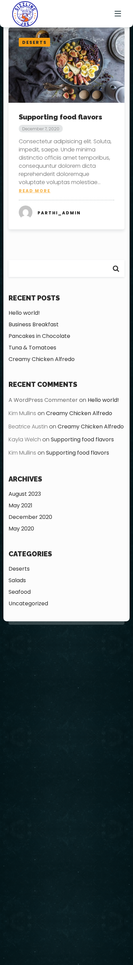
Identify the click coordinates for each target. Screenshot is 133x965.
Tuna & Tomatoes (32, 347)
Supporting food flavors (60, 117)
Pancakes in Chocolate (39, 336)
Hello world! (24, 313)
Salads (17, 580)
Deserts (19, 569)
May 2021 (20, 505)
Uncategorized (28, 603)
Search (116, 268)
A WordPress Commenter (43, 400)
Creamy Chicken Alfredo (42, 359)
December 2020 (30, 517)
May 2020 (21, 529)
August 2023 (25, 494)
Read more (34, 191)
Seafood (20, 592)
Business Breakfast (34, 324)
